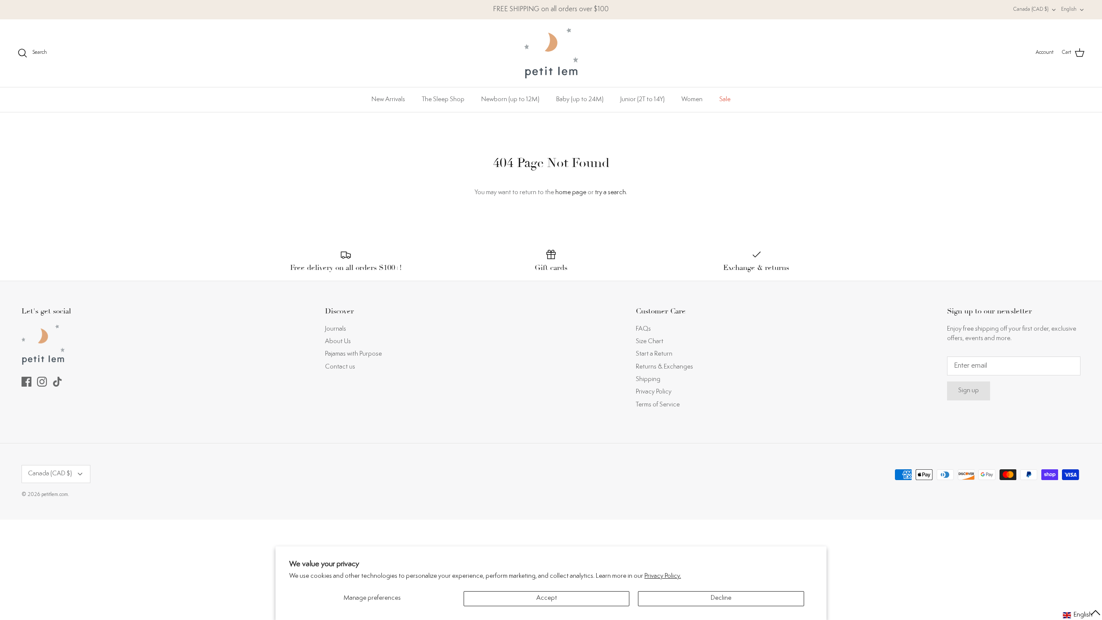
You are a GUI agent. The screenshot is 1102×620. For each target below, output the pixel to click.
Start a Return (654, 354)
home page (570, 192)
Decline (721, 598)
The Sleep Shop (443, 99)
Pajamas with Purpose (353, 354)
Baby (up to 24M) (580, 99)
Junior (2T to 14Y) (642, 99)
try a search (610, 192)
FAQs (643, 329)
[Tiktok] (57, 382)
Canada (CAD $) (1031, 9)
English (1069, 9)
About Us (338, 341)
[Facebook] (26, 382)
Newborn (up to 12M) (510, 99)
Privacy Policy (654, 392)
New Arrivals (388, 99)
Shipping (648, 379)
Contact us (340, 367)
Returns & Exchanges (664, 367)
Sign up (968, 391)
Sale (725, 99)
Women (692, 99)
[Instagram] (42, 382)
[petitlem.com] (551, 53)
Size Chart (649, 341)
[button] (1082, 615)
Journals (335, 329)
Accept (546, 598)
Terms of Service (658, 405)
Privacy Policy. (662, 576)
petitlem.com (54, 495)
